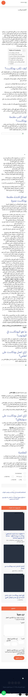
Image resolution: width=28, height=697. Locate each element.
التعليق (22, 623)
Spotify (11, 428)
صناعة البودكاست (7, 476)
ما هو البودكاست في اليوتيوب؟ (16, 58)
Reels (22, 540)
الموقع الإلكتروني (8, 639)
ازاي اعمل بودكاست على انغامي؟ (16, 60)
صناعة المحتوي (14, 570)
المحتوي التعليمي (17, 540)
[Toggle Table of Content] (23, 50)
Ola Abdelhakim (18, 473)
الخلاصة (12, 63)
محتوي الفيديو (19, 541)
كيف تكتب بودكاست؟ (14, 53)
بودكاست (20, 479)
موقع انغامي (12, 392)
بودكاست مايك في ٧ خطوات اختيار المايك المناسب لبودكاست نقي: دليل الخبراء (13, 280)
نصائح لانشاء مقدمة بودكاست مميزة (17, 56)
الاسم (22, 639)
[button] (23, 486)
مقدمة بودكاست (13, 479)
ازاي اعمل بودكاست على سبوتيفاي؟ (17, 62)
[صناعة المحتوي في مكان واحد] (21, 3)
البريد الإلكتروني (14, 639)
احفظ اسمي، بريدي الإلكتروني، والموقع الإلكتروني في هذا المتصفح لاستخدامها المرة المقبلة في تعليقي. (14, 652)
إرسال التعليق (19, 658)
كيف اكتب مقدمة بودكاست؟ (16, 54)
